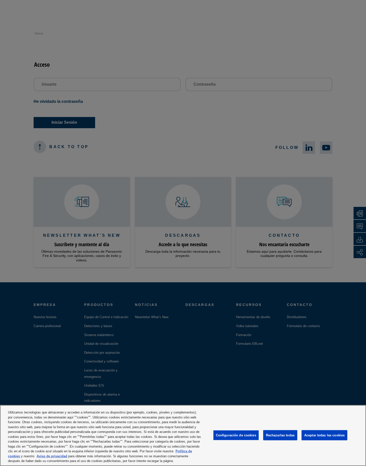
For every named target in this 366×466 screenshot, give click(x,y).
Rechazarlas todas (280, 435)
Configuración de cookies (236, 435)
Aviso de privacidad (52, 456)
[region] (183, 435)
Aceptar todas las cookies (324, 435)
